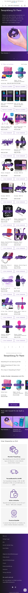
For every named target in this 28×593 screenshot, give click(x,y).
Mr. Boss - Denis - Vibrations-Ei (7, 311)
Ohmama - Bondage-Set (5, 172)
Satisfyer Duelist (4, 80)
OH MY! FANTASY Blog (8, 545)
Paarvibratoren (5, 53)
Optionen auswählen (7, 86)
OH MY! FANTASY (15, 592)
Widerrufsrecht (6, 557)
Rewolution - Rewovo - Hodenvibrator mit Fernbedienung (18, 243)
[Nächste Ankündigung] (25, 1)
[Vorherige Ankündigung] (2, 1)
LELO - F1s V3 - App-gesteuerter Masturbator (7, 104)
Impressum (5, 569)
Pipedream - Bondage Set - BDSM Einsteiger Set (6, 220)
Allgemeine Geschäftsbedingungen (10, 554)
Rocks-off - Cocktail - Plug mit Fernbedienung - (20, 150)
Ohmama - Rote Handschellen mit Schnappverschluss (7, 243)
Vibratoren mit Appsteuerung (16, 430)
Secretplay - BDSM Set (18, 172)
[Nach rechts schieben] (16, 58)
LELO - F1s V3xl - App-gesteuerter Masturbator (18, 104)
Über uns (5, 536)
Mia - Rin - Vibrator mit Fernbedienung (5, 289)
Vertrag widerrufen (7, 572)
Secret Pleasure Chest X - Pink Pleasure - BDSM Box (20, 127)
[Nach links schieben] (11, 58)
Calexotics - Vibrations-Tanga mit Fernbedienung (20, 266)
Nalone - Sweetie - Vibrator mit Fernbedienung (20, 312)
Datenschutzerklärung (7, 566)
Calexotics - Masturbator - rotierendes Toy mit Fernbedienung (6, 335)
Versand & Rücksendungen (8, 560)
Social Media (5, 548)
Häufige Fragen (6, 539)
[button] (2, 5)
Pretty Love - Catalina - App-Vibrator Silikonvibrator (6, 127)
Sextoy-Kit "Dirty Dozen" (5, 149)
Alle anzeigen (14, 405)
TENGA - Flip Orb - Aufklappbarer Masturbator (19, 81)
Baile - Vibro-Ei (17, 288)
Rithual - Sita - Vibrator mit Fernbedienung (6, 266)
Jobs (4, 542)
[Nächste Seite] (23, 346)
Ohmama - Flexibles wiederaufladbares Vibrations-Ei (20, 335)
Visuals (4, 563)
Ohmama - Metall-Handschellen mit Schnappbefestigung (20, 220)
